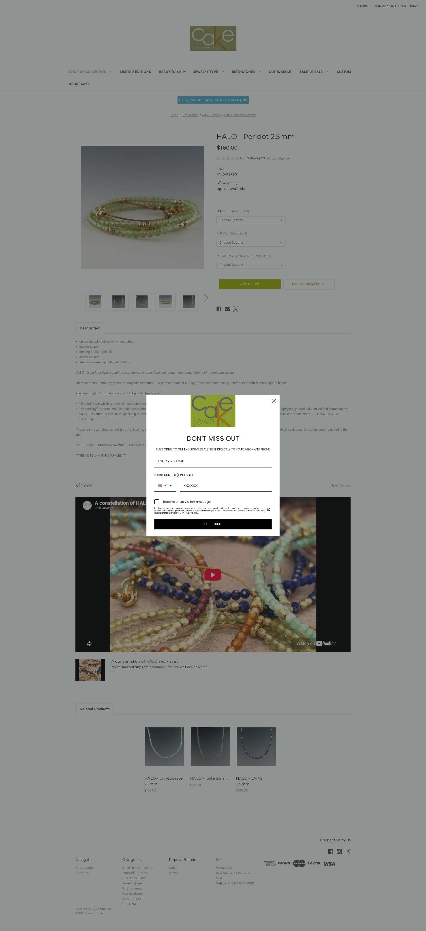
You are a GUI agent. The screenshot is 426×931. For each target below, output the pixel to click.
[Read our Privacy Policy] (269, 509)
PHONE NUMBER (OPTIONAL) (173, 475)
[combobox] (165, 486)
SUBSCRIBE (213, 524)
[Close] (274, 401)
